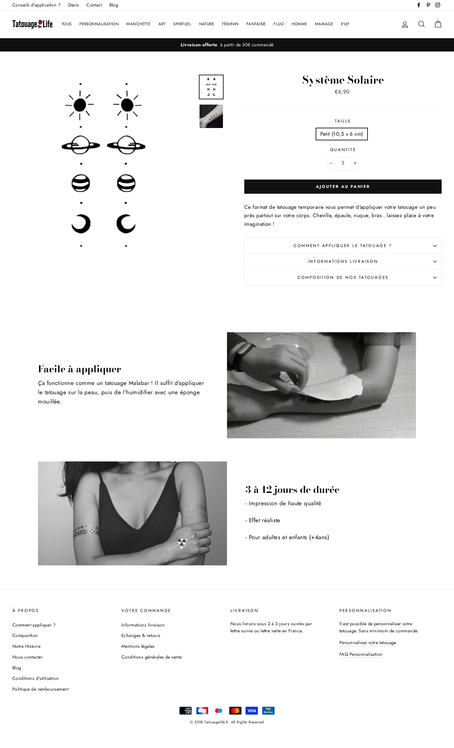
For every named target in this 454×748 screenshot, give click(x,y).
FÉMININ (230, 24)
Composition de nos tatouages (343, 277)
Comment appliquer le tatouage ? (343, 245)
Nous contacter (27, 657)
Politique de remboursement (40, 689)
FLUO (279, 24)
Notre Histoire (26, 646)
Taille (343, 121)
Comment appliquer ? (34, 625)
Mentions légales (138, 646)
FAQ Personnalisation (361, 654)
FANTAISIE (256, 24)
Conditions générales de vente (151, 657)
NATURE (206, 24)
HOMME (299, 24)
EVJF (345, 24)
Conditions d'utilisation (35, 678)
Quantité (343, 150)
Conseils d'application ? (36, 5)
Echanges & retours (141, 635)
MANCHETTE (138, 24)
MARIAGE (324, 24)
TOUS (67, 24)
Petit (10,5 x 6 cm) (341, 134)
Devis (73, 5)
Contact (94, 5)
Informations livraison (343, 261)
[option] (227, 44)
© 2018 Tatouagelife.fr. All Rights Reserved (227, 722)
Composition (25, 635)
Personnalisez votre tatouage (367, 642)
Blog (113, 5)
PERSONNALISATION (99, 24)
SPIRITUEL (182, 24)
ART (162, 24)
